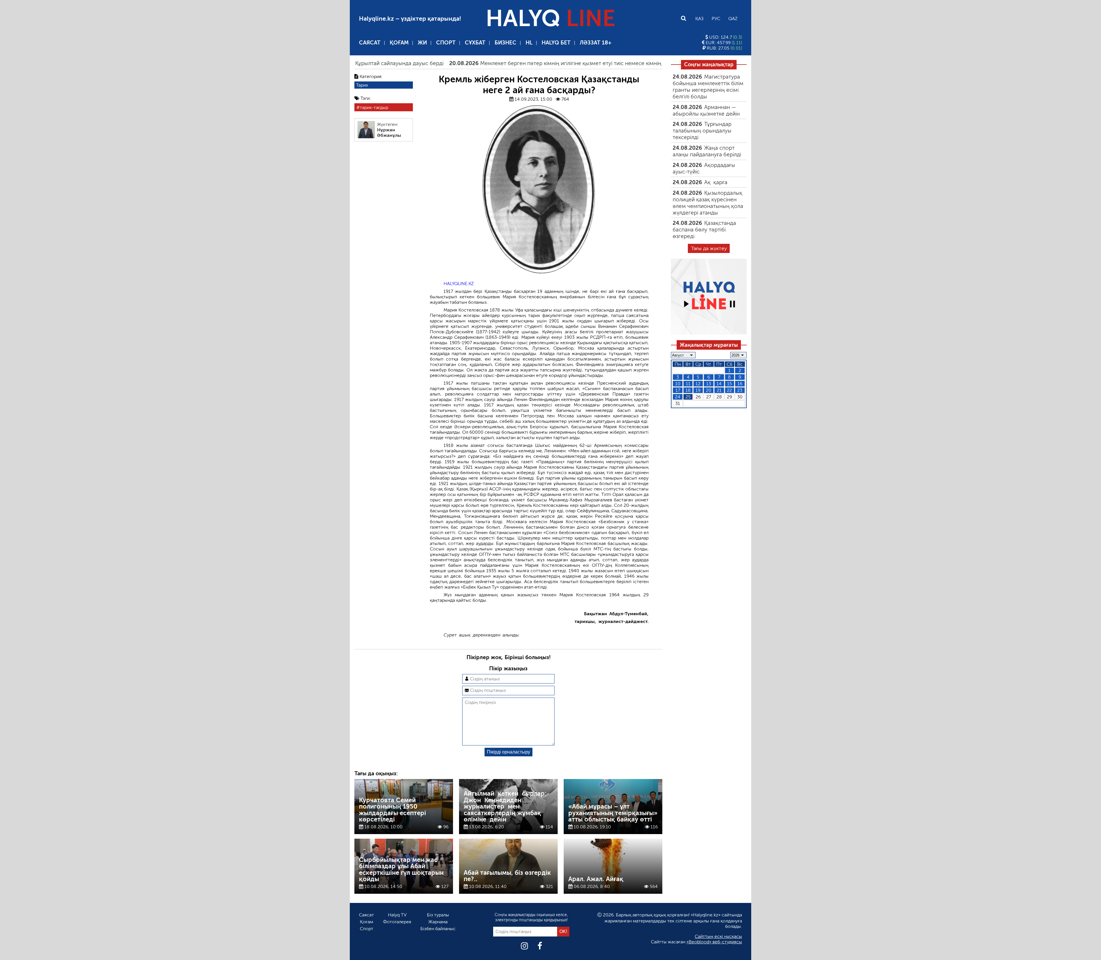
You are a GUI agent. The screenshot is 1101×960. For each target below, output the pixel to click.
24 (677, 397)
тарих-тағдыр (374, 107)
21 (719, 390)
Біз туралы (438, 915)
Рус (716, 18)
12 (698, 383)
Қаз (699, 18)
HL (529, 42)
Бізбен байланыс (438, 928)
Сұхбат (475, 42)
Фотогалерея (397, 921)
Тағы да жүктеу (709, 248)
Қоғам (399, 42)
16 (739, 383)
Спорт (446, 42)
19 (698, 390)
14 (719, 383)
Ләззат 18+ (595, 42)
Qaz (732, 18)
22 (729, 390)
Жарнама (438, 921)
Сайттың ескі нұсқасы (718, 936)
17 (678, 390)
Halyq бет (556, 42)
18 (688, 390)
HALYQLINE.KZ (459, 283)
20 (708, 390)
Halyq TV (397, 915)
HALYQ (550, 18)
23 (739, 390)
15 (729, 383)
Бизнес (505, 42)
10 (677, 383)
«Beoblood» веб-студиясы (714, 942)
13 (708, 383)
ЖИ (422, 42)
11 (688, 383)
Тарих (362, 85)
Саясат (369, 42)
